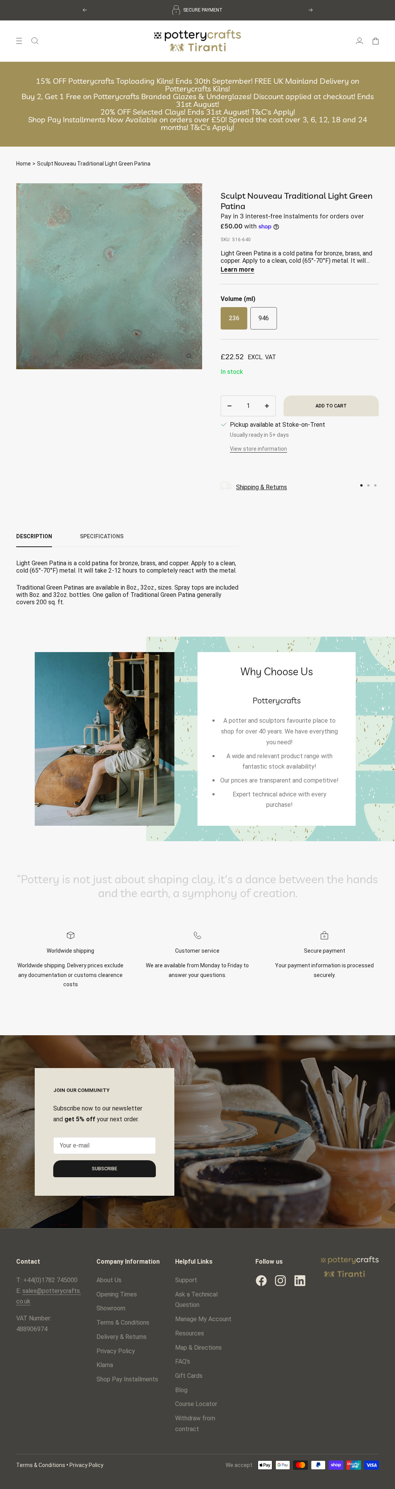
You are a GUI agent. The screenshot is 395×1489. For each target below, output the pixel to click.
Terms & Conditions (122, 1322)
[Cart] (375, 41)
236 (234, 318)
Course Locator (196, 1404)
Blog (181, 1390)
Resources (189, 1333)
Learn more (237, 269)
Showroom (110, 1308)
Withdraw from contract (195, 1424)
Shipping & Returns (261, 487)
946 (263, 318)
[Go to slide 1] (361, 485)
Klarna (104, 1365)
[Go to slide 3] (375, 485)
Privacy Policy (115, 1351)
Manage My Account (203, 1319)
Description (34, 536)
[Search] (35, 40)
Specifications (101, 536)
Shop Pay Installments (127, 1379)
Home (23, 164)
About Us (109, 1280)
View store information (258, 449)
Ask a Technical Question (196, 1300)
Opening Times (116, 1294)
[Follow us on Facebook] (261, 1280)
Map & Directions (198, 1347)
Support (186, 1280)
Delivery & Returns (121, 1336)
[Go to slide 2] (368, 485)
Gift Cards (189, 1375)
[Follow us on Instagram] (280, 1280)
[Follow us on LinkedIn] (300, 1280)
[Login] (359, 40)
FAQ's (182, 1361)
